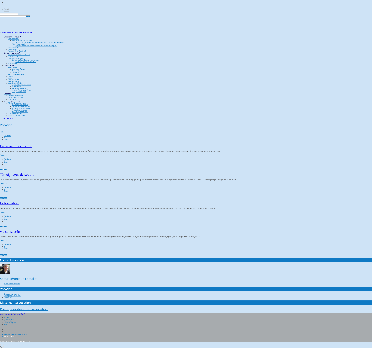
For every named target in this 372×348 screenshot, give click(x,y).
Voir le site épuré (19, 314)
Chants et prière (13, 79)
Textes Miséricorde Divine (16, 115)
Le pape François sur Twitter (21, 90)
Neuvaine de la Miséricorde (21, 108)
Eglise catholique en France (21, 85)
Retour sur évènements (16, 74)
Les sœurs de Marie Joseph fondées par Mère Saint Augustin (36, 46)
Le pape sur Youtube (19, 92)
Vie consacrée (10, 231)
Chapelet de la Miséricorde (21, 106)
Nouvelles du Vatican (19, 88)
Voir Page (3, 169)
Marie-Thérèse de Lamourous (22, 40)
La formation (12, 99)
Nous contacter (9, 319)
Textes (10, 78)
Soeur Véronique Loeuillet (18, 279)
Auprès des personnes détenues (19, 55)
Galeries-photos (13, 81)
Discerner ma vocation (15, 96)
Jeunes (10, 76)
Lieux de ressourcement (16, 58)
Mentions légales (10, 323)
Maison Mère (12, 63)
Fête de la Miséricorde (19, 110)
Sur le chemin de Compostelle (26, 62)
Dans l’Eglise (16, 71)
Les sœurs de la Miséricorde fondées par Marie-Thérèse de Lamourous (40, 42)
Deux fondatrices (13, 39)
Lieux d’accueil (13, 56)
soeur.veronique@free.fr (12, 284)
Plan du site (8, 321)
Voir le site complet (6, 314)
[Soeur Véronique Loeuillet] (5, 273)
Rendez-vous (12, 67)
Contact (6, 11)
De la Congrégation (18, 69)
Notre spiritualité (13, 47)
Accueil (6, 9)
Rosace (14, 341)
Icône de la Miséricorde (20, 112)
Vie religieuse (16, 86)
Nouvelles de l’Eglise (15, 83)
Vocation (10, 118)
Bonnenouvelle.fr (25, 341)
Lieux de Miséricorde (15, 113)
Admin (6, 324)
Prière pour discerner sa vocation (24, 309)
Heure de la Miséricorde (20, 105)
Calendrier (15, 72)
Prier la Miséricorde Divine (17, 103)
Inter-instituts (12, 49)
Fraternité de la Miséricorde (17, 51)
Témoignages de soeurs (16, 97)
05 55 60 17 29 (9, 336)
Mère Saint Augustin (18, 44)
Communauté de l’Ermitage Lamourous (25, 60)
